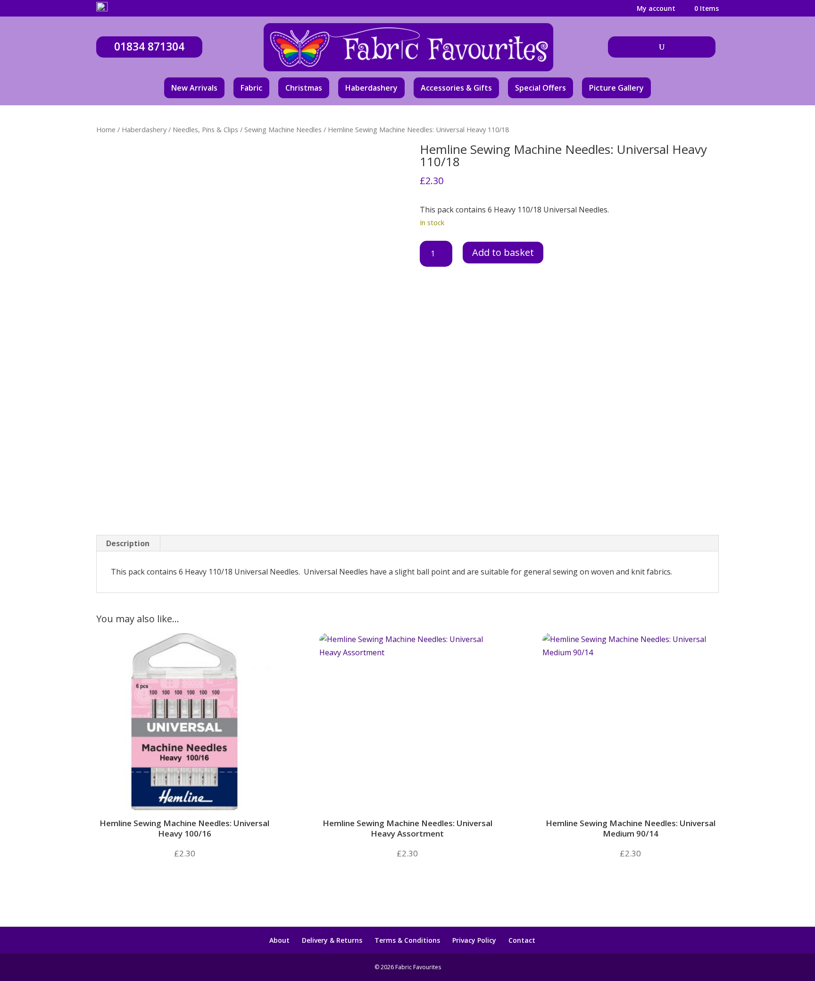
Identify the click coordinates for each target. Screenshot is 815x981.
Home (106, 129)
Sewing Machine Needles (283, 129)
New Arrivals (194, 88)
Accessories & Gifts (456, 88)
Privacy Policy (474, 940)
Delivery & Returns (332, 940)
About (279, 940)
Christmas (303, 88)
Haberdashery (371, 88)
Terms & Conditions (407, 940)
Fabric (251, 88)
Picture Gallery (616, 88)
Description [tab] (128, 543)
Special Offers (540, 88)
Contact (521, 940)
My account (656, 9)
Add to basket (503, 252)
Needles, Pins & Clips (205, 129)
